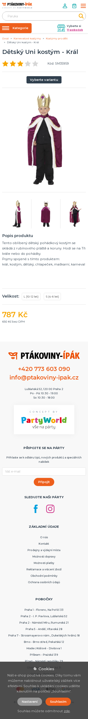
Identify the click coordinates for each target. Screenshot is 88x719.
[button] (65, 6)
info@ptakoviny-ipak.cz (44, 377)
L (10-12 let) (31, 296)
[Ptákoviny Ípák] (17, 5)
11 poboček (75, 29)
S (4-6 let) (52, 296)
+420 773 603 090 (44, 368)
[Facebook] (36, 509)
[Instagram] (50, 509)
